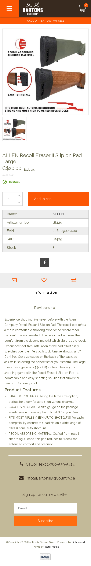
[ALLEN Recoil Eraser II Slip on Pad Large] (45, 72)
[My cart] (82, 8)
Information (45, 293)
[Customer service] (15, 281)
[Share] (44, 262)
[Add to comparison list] (75, 281)
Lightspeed (78, 542)
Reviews (45, 308)
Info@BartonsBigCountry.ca (50, 478)
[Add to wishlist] (45, 281)
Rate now (8, 175)
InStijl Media (52, 546)
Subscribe (45, 521)
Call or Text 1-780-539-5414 (50, 464)
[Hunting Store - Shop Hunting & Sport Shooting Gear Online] (42, 8)
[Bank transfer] (45, 556)
